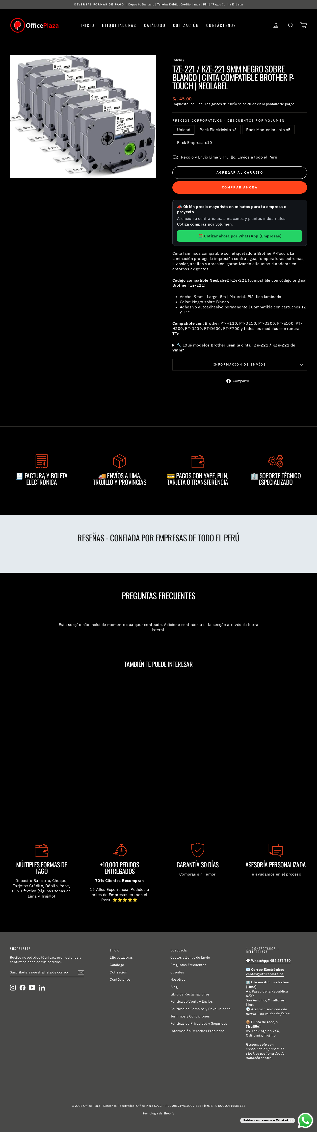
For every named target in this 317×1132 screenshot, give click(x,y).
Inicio (88, 25)
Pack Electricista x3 (218, 129)
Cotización (186, 25)
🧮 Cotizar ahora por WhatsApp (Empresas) (240, 235)
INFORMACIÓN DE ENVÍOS (239, 364)
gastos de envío (224, 104)
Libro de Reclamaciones (190, 994)
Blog (174, 987)
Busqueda (178, 950)
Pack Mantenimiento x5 (268, 129)
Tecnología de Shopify (158, 1113)
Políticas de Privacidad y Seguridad (199, 1023)
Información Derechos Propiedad (197, 1031)
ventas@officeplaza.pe (265, 971)
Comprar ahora (240, 187)
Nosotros (177, 979)
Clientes (177, 972)
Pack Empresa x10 (194, 142)
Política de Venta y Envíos (191, 1001)
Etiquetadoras (119, 25)
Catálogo (155, 25)
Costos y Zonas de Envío (190, 957)
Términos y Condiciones (190, 1016)
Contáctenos (221, 25)
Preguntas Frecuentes (188, 965)
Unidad (183, 129)
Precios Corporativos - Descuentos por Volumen (228, 121)
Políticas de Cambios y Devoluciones (200, 1009)
